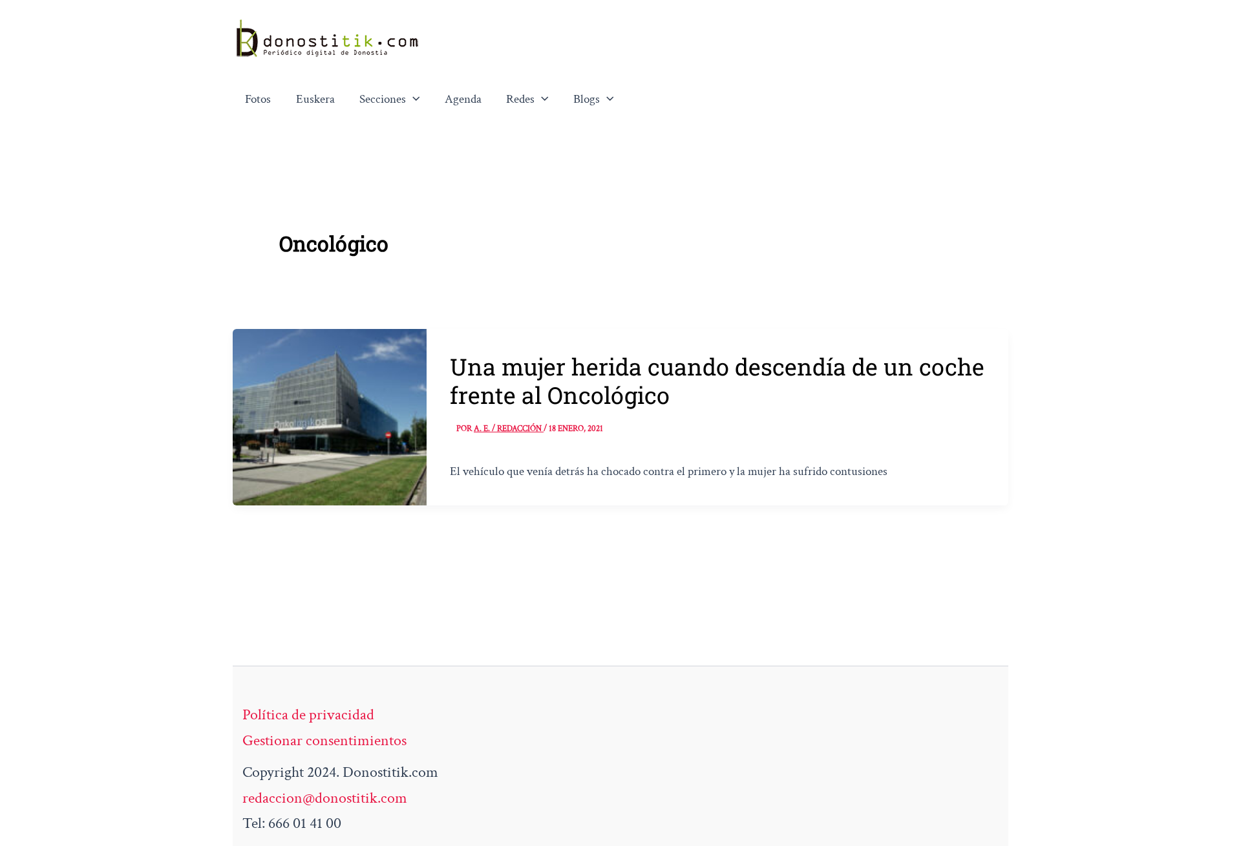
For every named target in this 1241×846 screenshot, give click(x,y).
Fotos (258, 99)
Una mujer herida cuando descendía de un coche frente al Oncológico (717, 380)
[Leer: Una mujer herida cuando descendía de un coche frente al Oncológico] (330, 415)
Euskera (315, 99)
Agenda (463, 99)
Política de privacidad (308, 714)
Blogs (586, 99)
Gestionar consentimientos (324, 740)
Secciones (382, 99)
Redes (520, 99)
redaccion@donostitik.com (324, 798)
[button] (413, 99)
